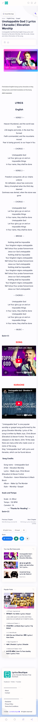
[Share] (32, 719)
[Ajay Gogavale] (12, 641)
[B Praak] (10, 611)
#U (24, 530)
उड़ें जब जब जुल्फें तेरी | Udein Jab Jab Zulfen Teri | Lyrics (26, 565)
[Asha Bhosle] (12, 632)
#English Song (7, 530)
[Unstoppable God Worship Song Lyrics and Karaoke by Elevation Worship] (21, 60)
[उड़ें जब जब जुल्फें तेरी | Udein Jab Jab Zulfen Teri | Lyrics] (11, 565)
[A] (8, 632)
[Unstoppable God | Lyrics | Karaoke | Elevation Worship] (11, 556)
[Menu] (23, 719)
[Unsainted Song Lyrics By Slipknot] (11, 574)
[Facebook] (7, 682)
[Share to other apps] (27, 539)
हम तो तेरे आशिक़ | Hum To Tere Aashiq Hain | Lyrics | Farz (18, 652)
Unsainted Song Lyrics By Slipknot (25, 573)
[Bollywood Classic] (13, 623)
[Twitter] (13, 682)
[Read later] (4, 42)
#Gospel (17, 530)
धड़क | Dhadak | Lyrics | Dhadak (17, 644)
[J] (19, 623)
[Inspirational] (16, 611)
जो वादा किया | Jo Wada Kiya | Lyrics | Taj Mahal (19, 627)
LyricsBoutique (13, 711)
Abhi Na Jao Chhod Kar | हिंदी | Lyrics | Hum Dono (19, 636)
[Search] (28, 2)
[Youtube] (18, 682)
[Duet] (20, 648)
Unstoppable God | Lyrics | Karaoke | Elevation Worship (25, 556)
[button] (35, 2)
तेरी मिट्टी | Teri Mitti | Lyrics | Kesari (18, 614)
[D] (17, 641)
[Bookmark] (31, 2)
